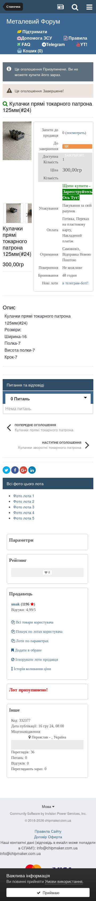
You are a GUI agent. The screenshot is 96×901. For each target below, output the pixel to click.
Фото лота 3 (23, 506)
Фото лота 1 (23, 495)
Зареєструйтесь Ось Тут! (77, 194)
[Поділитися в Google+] (23, 470)
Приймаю (50, 892)
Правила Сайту (48, 831)
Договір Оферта (48, 836)
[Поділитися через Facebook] (15, 470)
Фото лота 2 (23, 501)
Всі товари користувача (34, 622)
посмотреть (76, 133)
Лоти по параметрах (32, 641)
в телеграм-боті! (75, 283)
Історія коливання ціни (32, 669)
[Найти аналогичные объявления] (5, 103)
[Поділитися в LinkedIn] (32, 470)
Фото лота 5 (23, 518)
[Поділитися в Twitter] (6, 470)
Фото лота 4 (23, 512)
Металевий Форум (33, 21)
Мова (47, 806)
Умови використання (63, 881)
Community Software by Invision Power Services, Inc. (48, 813)
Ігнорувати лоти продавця (36, 660)
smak (16, 604)
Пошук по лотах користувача (38, 632)
